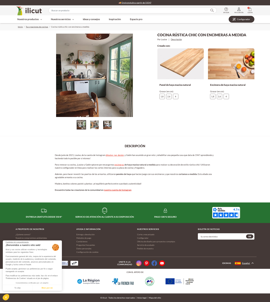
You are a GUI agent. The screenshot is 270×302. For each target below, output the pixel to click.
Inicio (20, 27)
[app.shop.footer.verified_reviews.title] (226, 212)
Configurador (243, 19)
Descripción (176, 39)
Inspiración (115, 19)
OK (249, 236)
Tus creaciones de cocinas (37, 27)
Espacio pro (136, 19)
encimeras (119, 164)
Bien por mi (47, 288)
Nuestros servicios (61, 19)
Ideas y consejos (91, 19)
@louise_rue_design (115, 155)
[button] (6, 297)
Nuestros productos (28, 19)
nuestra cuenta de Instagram (117, 190)
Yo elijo (17, 288)
